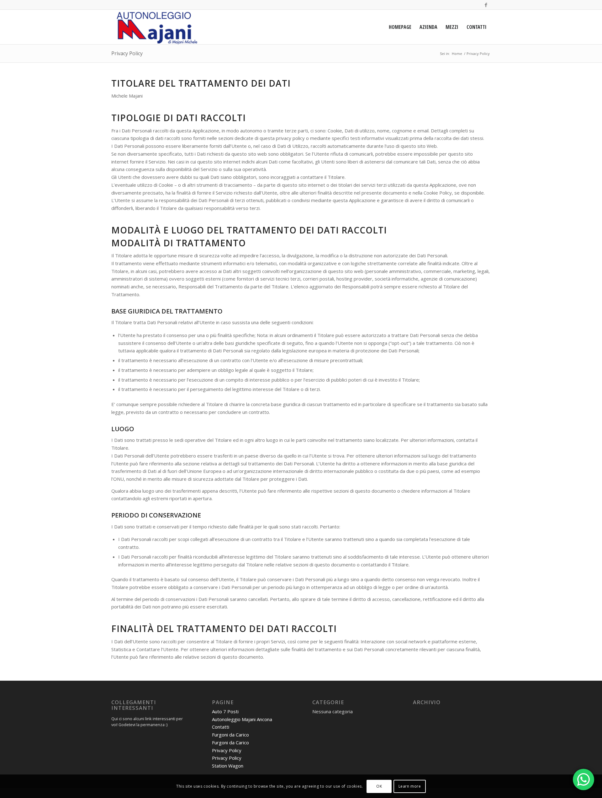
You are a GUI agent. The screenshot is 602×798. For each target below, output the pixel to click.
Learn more (410, 786)
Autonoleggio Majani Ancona (242, 719)
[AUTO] (155, 27)
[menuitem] (400, 27)
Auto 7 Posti (225, 711)
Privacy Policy (127, 53)
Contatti (220, 727)
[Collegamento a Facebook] (486, 4)
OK (379, 786)
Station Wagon (227, 766)
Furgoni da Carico (230, 734)
